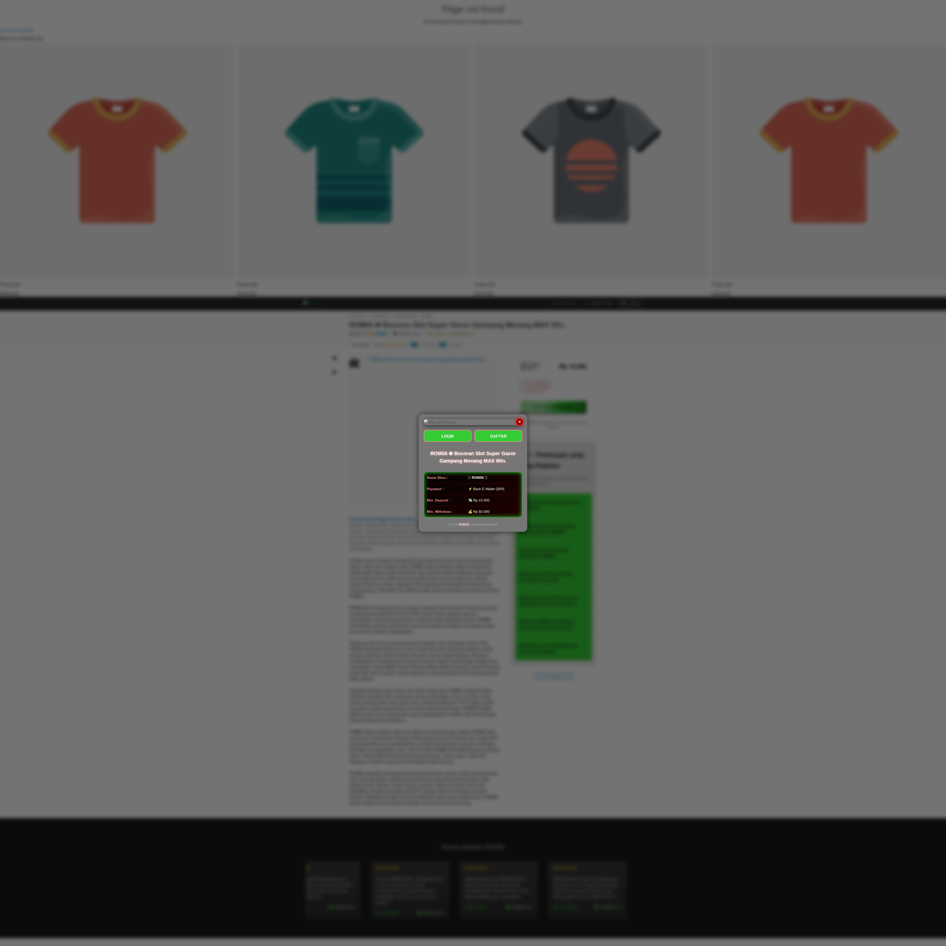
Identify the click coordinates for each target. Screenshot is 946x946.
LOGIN (447, 436)
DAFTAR (498, 436)
